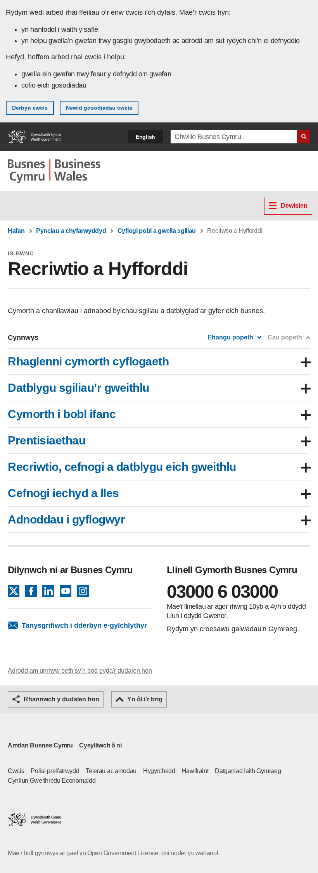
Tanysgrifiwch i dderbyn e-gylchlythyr (84, 625)
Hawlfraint (195, 771)
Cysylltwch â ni (100, 745)
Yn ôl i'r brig (144, 699)
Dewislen (294, 205)
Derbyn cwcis (30, 108)
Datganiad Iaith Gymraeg (248, 771)
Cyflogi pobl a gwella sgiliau (157, 230)
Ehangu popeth (230, 337)
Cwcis (16, 771)
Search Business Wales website (303, 136)
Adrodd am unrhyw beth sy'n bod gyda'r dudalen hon (80, 670)
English (145, 137)
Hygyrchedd (159, 771)
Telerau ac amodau (111, 771)
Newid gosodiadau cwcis (99, 108)
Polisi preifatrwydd (55, 771)
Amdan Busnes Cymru (40, 745)
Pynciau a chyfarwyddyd (71, 230)
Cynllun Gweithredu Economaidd (51, 780)
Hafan (16, 230)
